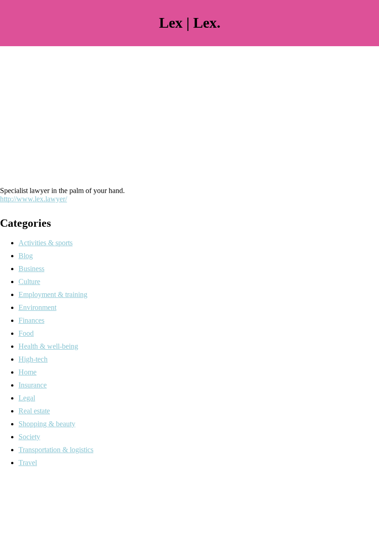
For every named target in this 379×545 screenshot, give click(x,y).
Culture (29, 281)
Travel (27, 462)
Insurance (32, 385)
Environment (37, 307)
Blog (25, 256)
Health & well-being (48, 346)
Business (31, 268)
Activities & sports (45, 243)
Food (26, 333)
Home (27, 372)
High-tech (33, 359)
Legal (26, 398)
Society (29, 437)
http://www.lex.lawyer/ (33, 199)
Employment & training (52, 294)
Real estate (34, 411)
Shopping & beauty (46, 424)
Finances (31, 320)
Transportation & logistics (55, 450)
